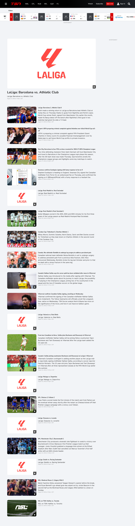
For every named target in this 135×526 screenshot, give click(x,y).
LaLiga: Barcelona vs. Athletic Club (33, 92)
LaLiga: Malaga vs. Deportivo (47, 377)
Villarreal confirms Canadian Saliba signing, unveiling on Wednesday (60, 294)
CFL (33, 4)
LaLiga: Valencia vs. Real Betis (48, 315)
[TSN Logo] (16, 4)
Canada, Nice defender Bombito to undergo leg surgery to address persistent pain (64, 253)
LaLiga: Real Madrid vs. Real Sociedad (50, 190)
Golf (52, 4)
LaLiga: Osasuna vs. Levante (47, 418)
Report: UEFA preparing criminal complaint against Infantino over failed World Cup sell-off (66, 129)
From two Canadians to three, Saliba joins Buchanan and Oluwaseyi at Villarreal (64, 335)
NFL (45, 4)
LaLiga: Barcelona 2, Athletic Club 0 (50, 108)
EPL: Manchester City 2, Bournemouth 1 (51, 439)
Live (111, 4)
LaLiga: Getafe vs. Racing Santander (50, 460)
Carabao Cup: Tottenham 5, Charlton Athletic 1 (53, 232)
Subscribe (99, 4)
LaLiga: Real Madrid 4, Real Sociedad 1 (51, 211)
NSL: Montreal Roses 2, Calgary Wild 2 (51, 480)
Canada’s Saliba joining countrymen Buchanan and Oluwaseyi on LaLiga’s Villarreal (65, 356)
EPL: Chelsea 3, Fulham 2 (46, 397)
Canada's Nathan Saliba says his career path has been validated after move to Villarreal (66, 273)
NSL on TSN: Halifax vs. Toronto (48, 501)
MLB (39, 4)
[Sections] (6, 4)
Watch (90, 4)
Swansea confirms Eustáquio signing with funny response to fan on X (60, 170)
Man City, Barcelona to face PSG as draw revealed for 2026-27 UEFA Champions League (66, 149)
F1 (58, 4)
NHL (27, 4)
